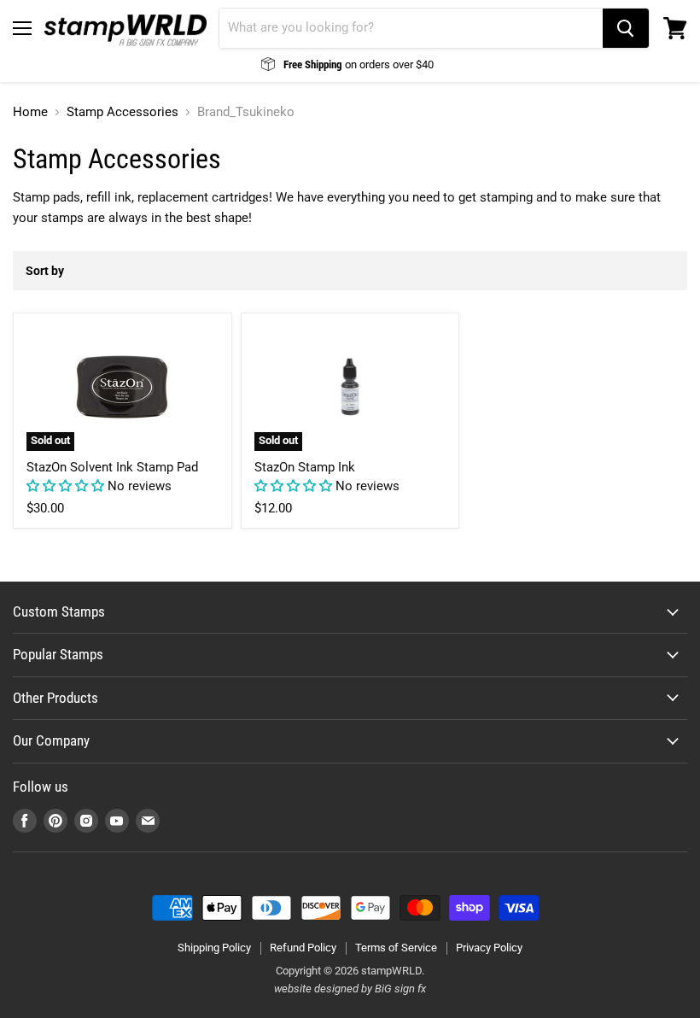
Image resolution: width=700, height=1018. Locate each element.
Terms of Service (396, 947)
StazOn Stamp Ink (304, 467)
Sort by (45, 271)
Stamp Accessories (122, 112)
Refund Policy (303, 947)
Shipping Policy (214, 947)
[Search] (626, 28)
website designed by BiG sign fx (350, 988)
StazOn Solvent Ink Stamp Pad (112, 467)
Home (30, 112)
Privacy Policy (489, 947)
